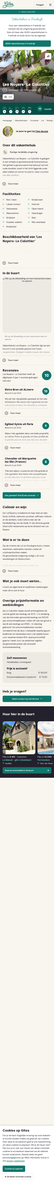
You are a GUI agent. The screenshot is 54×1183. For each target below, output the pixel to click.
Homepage (7, 120)
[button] (27, 305)
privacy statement (16, 1160)
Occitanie (34, 120)
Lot (42, 120)
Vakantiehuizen (21, 120)
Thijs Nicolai (41, 131)
